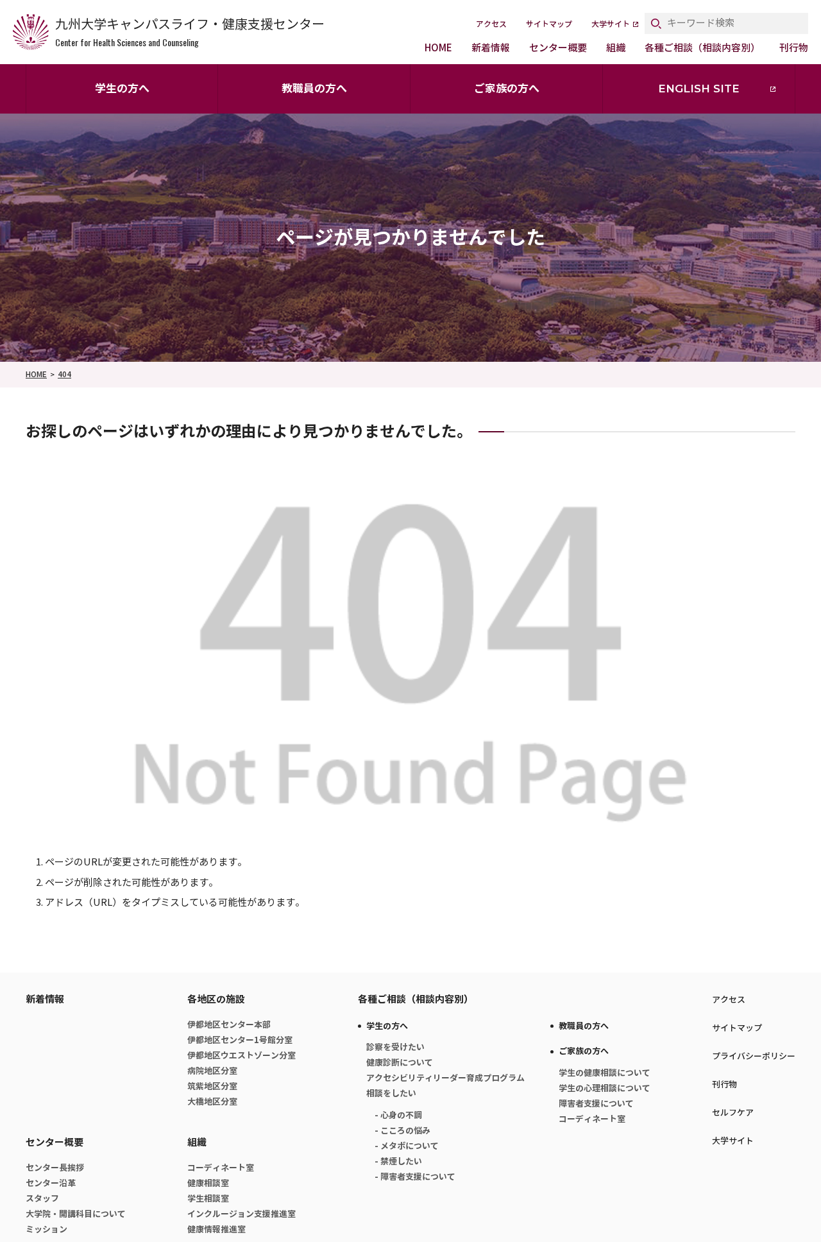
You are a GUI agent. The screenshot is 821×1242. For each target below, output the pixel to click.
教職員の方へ (314, 88)
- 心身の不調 (398, 1115)
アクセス (491, 24)
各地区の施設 (216, 999)
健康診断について (399, 1062)
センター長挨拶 (55, 1167)
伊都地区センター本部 (229, 1024)
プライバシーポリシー (753, 1056)
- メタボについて (407, 1146)
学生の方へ (122, 88)
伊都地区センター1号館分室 (239, 1040)
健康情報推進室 (216, 1229)
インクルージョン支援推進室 (241, 1214)
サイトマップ (549, 24)
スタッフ (42, 1198)
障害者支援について (596, 1103)
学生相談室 (208, 1198)
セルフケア (733, 1112)
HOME (438, 48)
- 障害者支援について (415, 1176)
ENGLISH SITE (699, 88)
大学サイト (610, 24)
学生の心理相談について (604, 1088)
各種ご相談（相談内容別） (702, 48)
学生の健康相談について (604, 1073)
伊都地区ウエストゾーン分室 (241, 1055)
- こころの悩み (402, 1130)
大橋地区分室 (212, 1101)
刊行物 (793, 48)
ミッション (46, 1229)
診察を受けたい (395, 1047)
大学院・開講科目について (76, 1214)
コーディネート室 (220, 1167)
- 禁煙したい (398, 1161)
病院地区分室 (212, 1071)
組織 (615, 48)
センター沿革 (51, 1183)
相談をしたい (391, 1093)
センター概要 (558, 48)
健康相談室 (208, 1183)
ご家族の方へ (506, 88)
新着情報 (490, 48)
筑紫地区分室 (212, 1086)
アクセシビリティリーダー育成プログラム (445, 1078)
